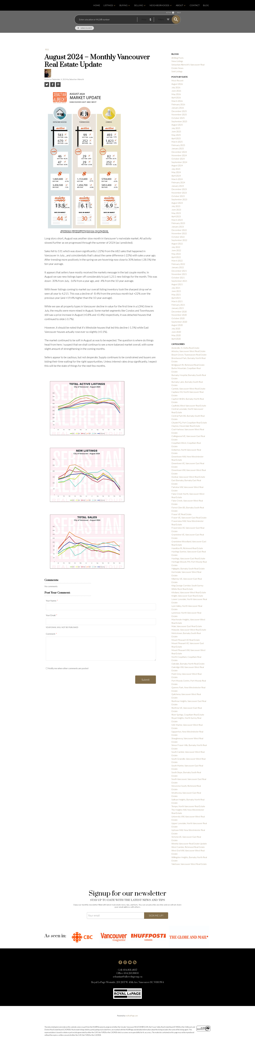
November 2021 (179, 274)
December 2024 (179, 152)
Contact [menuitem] (195, 5)
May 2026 (176, 94)
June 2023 (176, 209)
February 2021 (178, 304)
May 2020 (176, 335)
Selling (138, 5)
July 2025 (175, 128)
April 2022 (176, 257)
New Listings (177, 61)
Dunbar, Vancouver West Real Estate (188, 477)
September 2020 (179, 321)
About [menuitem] (179, 5)
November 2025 (179, 114)
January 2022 (177, 267)
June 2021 (176, 291)
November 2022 (179, 233)
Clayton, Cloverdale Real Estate (185, 426)
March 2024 (177, 179)
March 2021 (177, 301)
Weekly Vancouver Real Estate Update (189, 843)
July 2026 (175, 87)
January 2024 (177, 186)
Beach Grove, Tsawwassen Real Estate (189, 354)
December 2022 (179, 230)
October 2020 (178, 318)
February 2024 (178, 182)
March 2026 (177, 101)
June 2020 (176, 332)
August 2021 (177, 284)
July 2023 (175, 206)
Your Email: (51, 615)
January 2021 (177, 308)
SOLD (179, 12)
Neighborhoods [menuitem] (159, 5)
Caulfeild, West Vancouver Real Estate (188, 405)
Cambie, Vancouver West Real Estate (188, 388)
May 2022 (176, 253)
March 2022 (177, 260)
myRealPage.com (132, 1016)
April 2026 (176, 97)
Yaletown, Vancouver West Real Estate (189, 864)
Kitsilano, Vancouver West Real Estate (188, 592)
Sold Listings (176, 71)
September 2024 (179, 162)
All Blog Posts (177, 58)
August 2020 (177, 325)
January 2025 (177, 148)
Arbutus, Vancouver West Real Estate (188, 351)
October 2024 (178, 158)
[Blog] (135, 962)
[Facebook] (120, 962)
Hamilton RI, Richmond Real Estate (187, 548)
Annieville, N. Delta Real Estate (185, 348)
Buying (123, 5)
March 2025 (177, 141)
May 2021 (176, 294)
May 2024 (176, 172)
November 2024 (179, 155)
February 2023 (178, 223)
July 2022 (175, 247)
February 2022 (178, 264)
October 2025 (178, 118)
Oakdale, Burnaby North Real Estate (188, 663)
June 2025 (176, 131)
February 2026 (178, 104)
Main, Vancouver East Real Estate (186, 626)
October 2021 (178, 277)
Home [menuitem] (96, 5)
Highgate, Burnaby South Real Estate (188, 568)
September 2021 (179, 281)
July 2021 (175, 287)
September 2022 (179, 240)
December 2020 (179, 311)
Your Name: (51, 600)
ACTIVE (168, 12)
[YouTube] (130, 962)
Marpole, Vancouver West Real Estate (188, 629)
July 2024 (175, 169)
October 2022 (178, 237)
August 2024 (177, 165)
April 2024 (176, 175)
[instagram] (125, 962)
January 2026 (177, 107)
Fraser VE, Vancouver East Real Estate (189, 517)
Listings (108, 5)
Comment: (51, 633)
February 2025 (178, 145)
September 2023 (179, 199)
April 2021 (176, 298)
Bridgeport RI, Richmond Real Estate (188, 365)
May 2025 (176, 135)
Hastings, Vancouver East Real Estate (188, 558)
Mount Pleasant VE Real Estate (185, 640)
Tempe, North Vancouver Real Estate (188, 806)
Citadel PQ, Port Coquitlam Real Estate (189, 422)
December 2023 (179, 189)
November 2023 (179, 192)
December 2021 (179, 270)
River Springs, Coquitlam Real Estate (187, 714)
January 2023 (177, 226)
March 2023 (177, 220)
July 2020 (175, 328)
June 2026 (176, 90)
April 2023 (176, 216)
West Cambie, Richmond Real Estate (188, 847)
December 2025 (179, 111)
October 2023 (178, 196)
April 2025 (176, 138)
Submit (146, 679)
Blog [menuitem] (206, 5)
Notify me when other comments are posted (68, 668)
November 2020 (179, 315)
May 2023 (176, 213)
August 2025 (177, 124)
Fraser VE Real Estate (181, 514)
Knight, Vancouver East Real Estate (187, 595)
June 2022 (176, 250)
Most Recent (177, 80)
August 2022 (177, 243)
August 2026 (177, 84)
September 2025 (179, 121)
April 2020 (176, 338)
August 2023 (177, 203)
